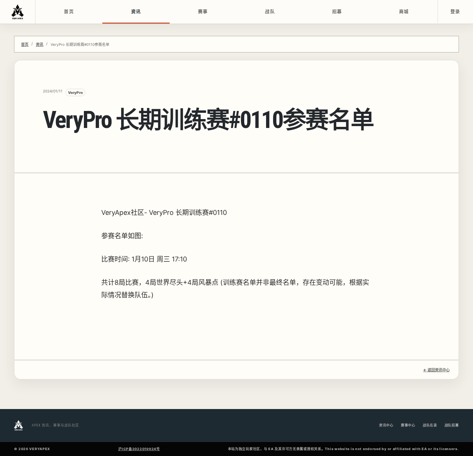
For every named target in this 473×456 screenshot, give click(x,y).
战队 (270, 11)
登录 (455, 11)
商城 (404, 11)
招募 (337, 11)
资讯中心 (386, 425)
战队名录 (430, 425)
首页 (69, 11)
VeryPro (75, 92)
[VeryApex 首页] (17, 12)
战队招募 (452, 425)
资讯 (136, 11)
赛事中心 (408, 425)
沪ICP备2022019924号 (139, 449)
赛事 (203, 11)
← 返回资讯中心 (436, 370)
